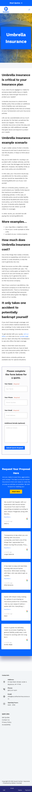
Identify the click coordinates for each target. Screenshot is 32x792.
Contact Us (6, 720)
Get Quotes (6, 717)
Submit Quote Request (14, 448)
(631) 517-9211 (12, 690)
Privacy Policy (6, 722)
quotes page (24, 336)
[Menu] (29, 9)
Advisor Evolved (16, 783)
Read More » (7, 517)
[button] (16, 492)
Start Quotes (15, 3)
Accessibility (6, 724)
